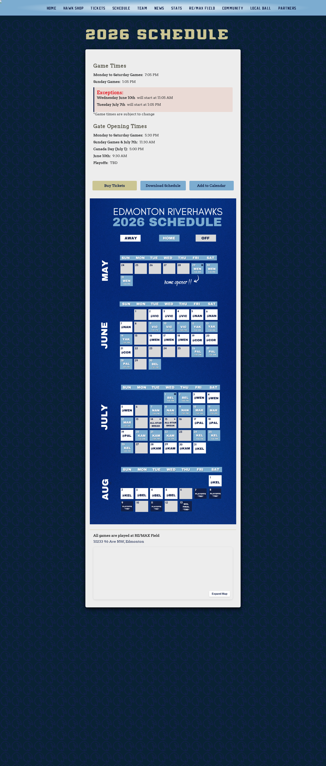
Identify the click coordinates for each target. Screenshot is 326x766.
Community (232, 8)
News (159, 8)
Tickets (97, 8)
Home (51, 8)
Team (142, 8)
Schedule (121, 8)
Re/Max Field (202, 8)
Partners (287, 8)
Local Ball (260, 8)
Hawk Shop (73, 8)
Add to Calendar (211, 186)
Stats (176, 8)
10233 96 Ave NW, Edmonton (118, 541)
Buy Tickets (114, 186)
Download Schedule (163, 186)
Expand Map (219, 593)
